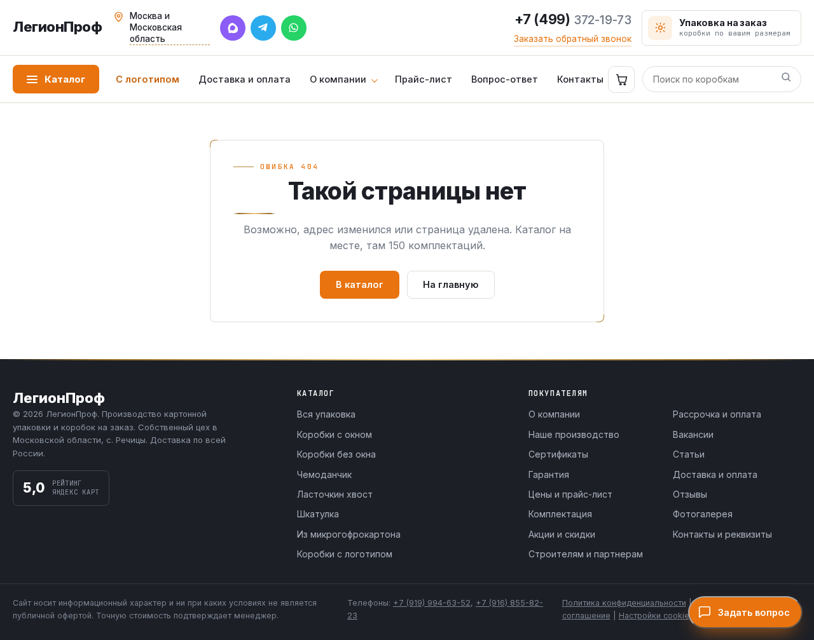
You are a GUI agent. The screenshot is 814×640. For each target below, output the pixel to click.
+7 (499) (572, 19)
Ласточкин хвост (335, 494)
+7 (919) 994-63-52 (432, 603)
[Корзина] (621, 79)
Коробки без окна (336, 454)
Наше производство (573, 434)
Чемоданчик (324, 474)
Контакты (580, 79)
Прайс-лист (423, 79)
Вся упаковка (326, 414)
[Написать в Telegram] (263, 28)
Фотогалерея (703, 513)
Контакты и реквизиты (722, 534)
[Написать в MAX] (232, 28)
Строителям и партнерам (585, 553)
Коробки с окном (334, 434)
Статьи (689, 454)
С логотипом (147, 79)
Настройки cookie (654, 615)
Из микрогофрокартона (349, 534)
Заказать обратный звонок (572, 39)
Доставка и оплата (244, 79)
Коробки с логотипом (344, 553)
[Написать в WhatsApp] (294, 28)
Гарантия (548, 474)
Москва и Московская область (156, 27)
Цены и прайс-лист (570, 494)
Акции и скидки (561, 534)
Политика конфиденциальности (624, 603)
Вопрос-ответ (504, 79)
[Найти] (786, 79)
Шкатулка (318, 513)
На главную (451, 284)
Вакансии (693, 434)
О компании (338, 79)
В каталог (359, 284)
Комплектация (560, 513)
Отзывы (690, 494)
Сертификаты (558, 454)
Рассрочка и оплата (717, 414)
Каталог (65, 79)
